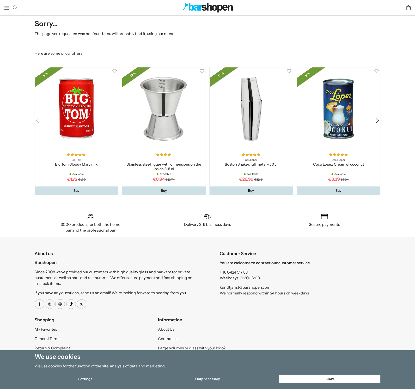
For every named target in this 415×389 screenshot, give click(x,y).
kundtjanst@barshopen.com (245, 287)
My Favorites (46, 329)
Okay (330, 379)
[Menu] (6, 7)
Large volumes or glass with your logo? (192, 348)
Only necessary (207, 379)
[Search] (15, 8)
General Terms (48, 338)
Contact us (167, 338)
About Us (166, 329)
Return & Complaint (52, 348)
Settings (85, 379)
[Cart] (408, 7)
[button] (76, 190)
